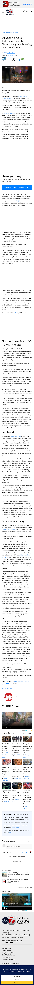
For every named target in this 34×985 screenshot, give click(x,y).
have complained (16, 436)
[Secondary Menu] (4, 11)
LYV (16, 313)
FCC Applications (24, 935)
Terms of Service (7, 930)
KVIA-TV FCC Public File (10, 935)
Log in (24, 838)
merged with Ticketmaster (9, 529)
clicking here (15, 827)
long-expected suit (9, 113)
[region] (17, 863)
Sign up (29, 838)
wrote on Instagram (20, 451)
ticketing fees (17, 201)
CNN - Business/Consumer (21, 681)
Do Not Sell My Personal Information (12, 937)
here (10, 832)
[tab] (7, 852)
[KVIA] (11, 12)
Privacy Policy (17, 930)
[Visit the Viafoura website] (28, 887)
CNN (5, 52)
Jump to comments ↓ (8, 688)
